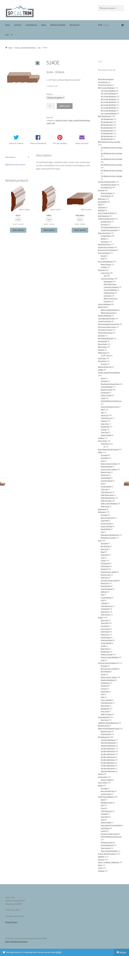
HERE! (58, 952)
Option (49, 94)
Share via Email (81, 143)
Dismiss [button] (122, 952)
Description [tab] (10, 157)
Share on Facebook (38, 143)
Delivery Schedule (57, 25)
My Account (75, 25)
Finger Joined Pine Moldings (25, 47)
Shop (7, 25)
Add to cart (65, 106)
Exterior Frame (61, 120)
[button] (38, 63)
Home (10, 47)
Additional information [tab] (15, 164)
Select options (18, 230)
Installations (31, 25)
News (43, 25)
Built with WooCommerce (16, 941)
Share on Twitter (16, 143)
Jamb (48, 123)
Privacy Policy (11, 922)
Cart (7, 34)
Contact (17, 25)
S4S (39, 47)
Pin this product (60, 143)
